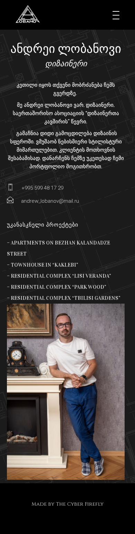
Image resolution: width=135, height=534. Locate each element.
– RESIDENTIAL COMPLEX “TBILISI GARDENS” (63, 298)
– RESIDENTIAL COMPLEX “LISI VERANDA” (59, 276)
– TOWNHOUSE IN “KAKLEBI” (42, 265)
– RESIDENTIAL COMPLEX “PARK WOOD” (56, 287)
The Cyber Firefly (80, 504)
